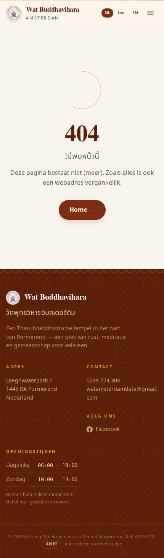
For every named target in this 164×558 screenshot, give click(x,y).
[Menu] (150, 13)
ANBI (51, 544)
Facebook (107, 429)
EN (135, 13)
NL (107, 13)
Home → (82, 209)
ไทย (121, 13)
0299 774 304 (103, 381)
